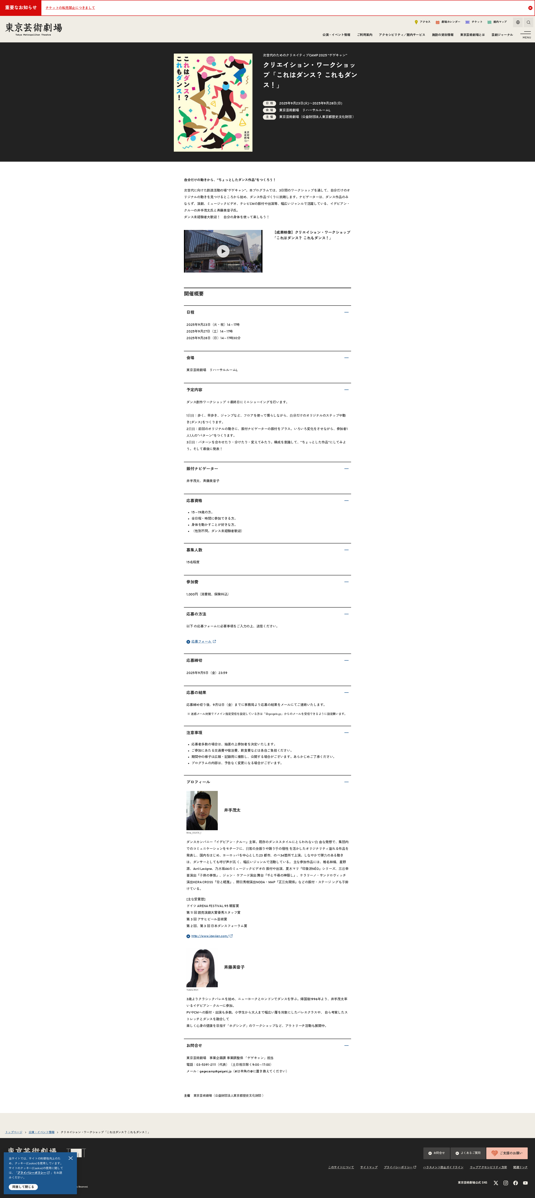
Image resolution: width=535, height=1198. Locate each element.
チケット (477, 22)
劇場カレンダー (451, 22)
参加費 (192, 582)
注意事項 (194, 733)
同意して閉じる (23, 1187)
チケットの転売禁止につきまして (70, 8)
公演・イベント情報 (336, 35)
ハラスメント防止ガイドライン (443, 1167)
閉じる (70, 1158)
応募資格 (194, 501)
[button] (267, 312)
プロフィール (198, 782)
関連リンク (520, 1167)
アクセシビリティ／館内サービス (402, 35)
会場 (190, 358)
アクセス (425, 22)
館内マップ (500, 22)
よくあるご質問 (471, 1153)
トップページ (13, 1132)
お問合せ (194, 1046)
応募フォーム (201, 641)
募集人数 (194, 550)
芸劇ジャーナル (502, 35)
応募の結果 (196, 693)
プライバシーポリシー (31, 1172)
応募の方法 (196, 614)
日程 (190, 313)
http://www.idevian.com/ (210, 936)
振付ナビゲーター (202, 469)
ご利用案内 (364, 35)
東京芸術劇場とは (472, 35)
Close (530, 8)
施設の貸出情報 (442, 35)
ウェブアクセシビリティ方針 (488, 1167)
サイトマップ (369, 1167)
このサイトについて (341, 1167)
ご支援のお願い (511, 1153)
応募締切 (194, 661)
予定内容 (194, 390)
